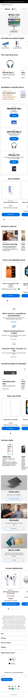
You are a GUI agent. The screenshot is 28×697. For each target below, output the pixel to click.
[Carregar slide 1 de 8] (8, 35)
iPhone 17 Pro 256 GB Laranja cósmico (11, 284)
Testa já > (22, 1)
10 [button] (23, 220)
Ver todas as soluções (14, 498)
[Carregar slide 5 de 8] (15, 35)
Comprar (11, 295)
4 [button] (10, 220)
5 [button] (13, 220)
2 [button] (6, 220)
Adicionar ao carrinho (10, 604)
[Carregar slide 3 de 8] (11, 35)
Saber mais (13, 321)
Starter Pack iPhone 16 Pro (11, 202)
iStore (16, 694)
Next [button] (26, 1)
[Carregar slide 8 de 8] (20, 35)
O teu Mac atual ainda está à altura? (13, 1)
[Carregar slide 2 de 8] (10, 35)
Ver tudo (14, 560)
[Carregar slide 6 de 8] (16, 35)
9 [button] (21, 220)
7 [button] (17, 220)
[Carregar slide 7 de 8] (18, 35)
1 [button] (4, 220)
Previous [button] (1, 1)
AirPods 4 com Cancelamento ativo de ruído (11, 592)
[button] (2, 9)
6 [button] (15, 220)
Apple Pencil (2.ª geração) (11, 419)
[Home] (7, 9)
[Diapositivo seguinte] (26, 45)
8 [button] (19, 220)
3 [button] (8, 220)
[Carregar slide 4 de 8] (13, 35)
